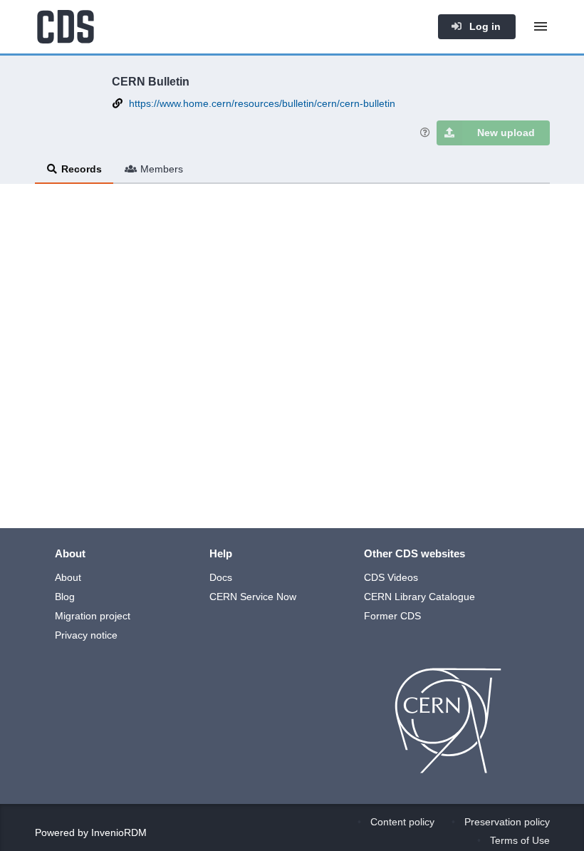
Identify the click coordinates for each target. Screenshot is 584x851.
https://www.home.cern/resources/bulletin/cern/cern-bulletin (262, 103)
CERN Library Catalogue (419, 596)
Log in (483, 26)
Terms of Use (520, 840)
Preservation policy (507, 821)
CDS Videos (391, 577)
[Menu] (540, 26)
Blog (65, 596)
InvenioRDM (119, 832)
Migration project (92, 616)
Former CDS (392, 616)
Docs (220, 577)
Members (161, 169)
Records (81, 169)
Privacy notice (86, 635)
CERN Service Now (252, 596)
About (68, 577)
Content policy (402, 821)
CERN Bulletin (150, 81)
